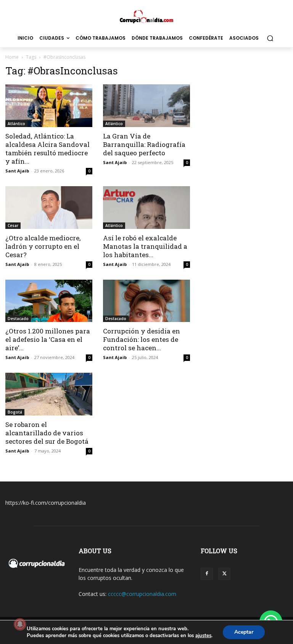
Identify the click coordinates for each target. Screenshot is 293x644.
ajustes (203, 635)
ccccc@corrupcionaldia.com (142, 593)
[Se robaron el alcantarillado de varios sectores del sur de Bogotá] (48, 394)
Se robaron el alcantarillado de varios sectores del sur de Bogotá (47, 433)
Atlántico (16, 123)
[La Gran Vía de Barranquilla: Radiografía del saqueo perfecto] (146, 105)
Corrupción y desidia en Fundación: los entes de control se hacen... (141, 339)
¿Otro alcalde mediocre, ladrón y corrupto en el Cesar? (42, 246)
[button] (270, 38)
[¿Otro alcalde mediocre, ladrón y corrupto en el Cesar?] (48, 207)
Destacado (18, 318)
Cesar (13, 225)
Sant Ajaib (17, 171)
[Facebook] (207, 574)
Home (12, 57)
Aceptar (243, 632)
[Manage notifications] (20, 624)
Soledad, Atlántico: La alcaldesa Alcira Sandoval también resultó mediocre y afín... (47, 149)
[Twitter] (224, 574)
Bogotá (15, 412)
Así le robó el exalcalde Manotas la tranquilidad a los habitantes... (145, 246)
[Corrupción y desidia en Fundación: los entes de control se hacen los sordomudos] (146, 301)
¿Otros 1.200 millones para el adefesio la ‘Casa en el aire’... (47, 339)
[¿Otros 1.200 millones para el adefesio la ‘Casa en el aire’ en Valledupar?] (48, 301)
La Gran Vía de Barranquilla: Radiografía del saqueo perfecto (144, 144)
